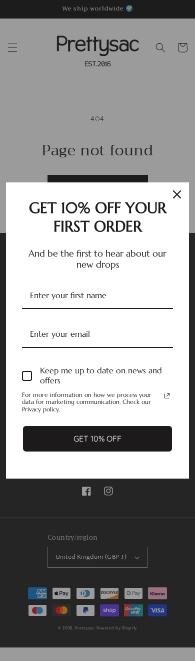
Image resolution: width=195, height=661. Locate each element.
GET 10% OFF (98, 438)
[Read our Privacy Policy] (167, 396)
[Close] (177, 194)
